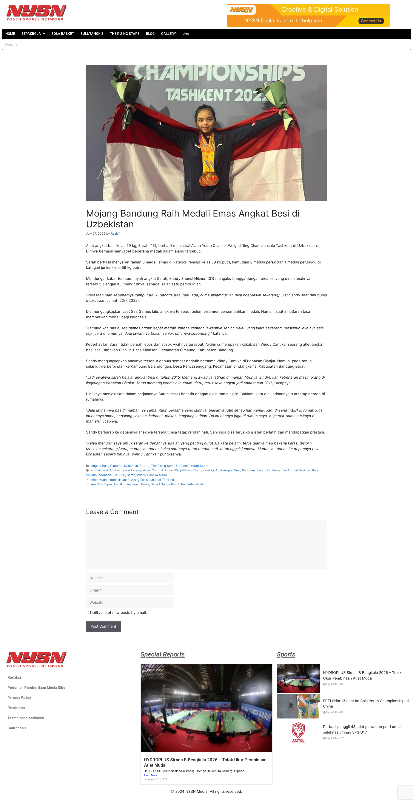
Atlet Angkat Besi (228, 470)
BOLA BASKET (62, 34)
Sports (144, 466)
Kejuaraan (131, 466)
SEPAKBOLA (31, 34)
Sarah (131, 475)
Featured (116, 466)
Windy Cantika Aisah (152, 475)
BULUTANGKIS (91, 34)
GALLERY (168, 34)
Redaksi (14, 677)
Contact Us (17, 728)
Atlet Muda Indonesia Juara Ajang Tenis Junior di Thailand (132, 480)
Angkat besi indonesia (125, 470)
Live (185, 34)
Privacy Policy (19, 697)
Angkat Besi (99, 466)
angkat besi (99, 470)
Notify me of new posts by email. (118, 612)
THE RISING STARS (125, 34)
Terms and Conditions (26, 718)
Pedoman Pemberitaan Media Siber (37, 687)
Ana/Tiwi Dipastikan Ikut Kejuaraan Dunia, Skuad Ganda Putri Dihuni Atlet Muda (147, 484)
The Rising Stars (162, 466)
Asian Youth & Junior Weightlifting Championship (178, 470)
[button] (33, 34)
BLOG (150, 34)
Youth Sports (200, 466)
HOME (10, 34)
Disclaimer (16, 708)
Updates (182, 466)
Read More (150, 775)
